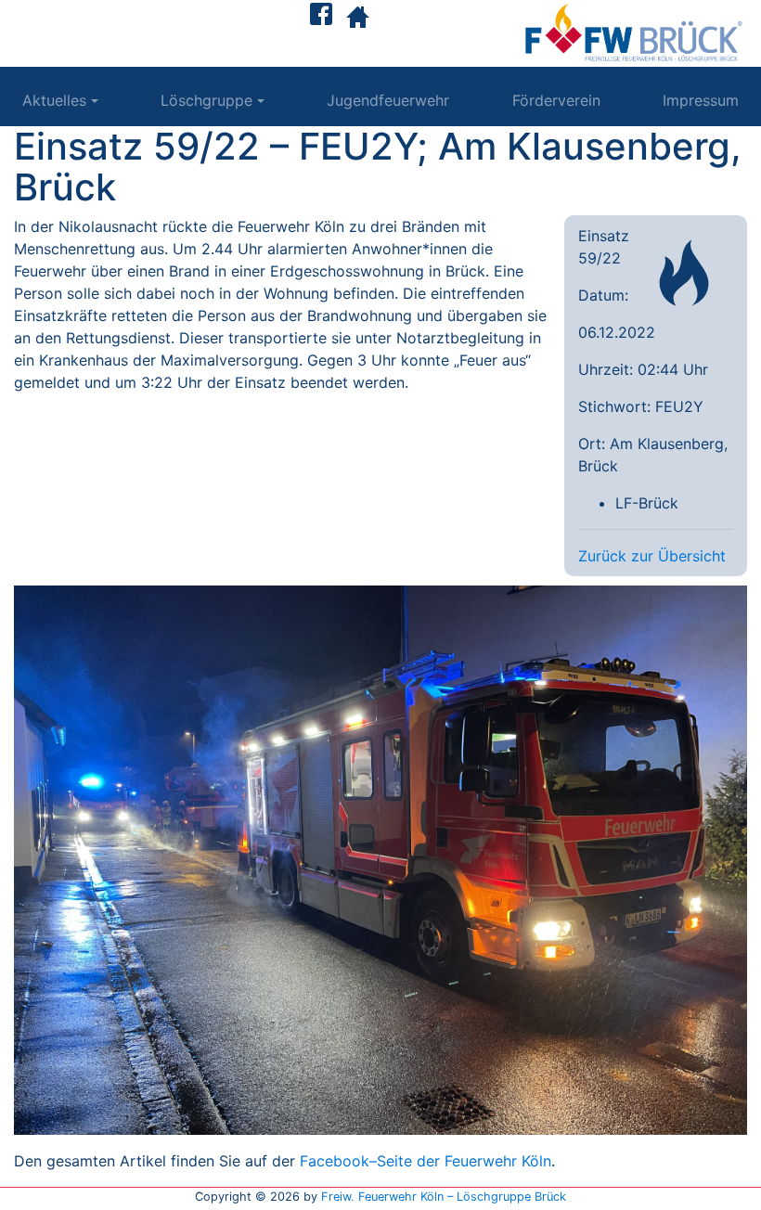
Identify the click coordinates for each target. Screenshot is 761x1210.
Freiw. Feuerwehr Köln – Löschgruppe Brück (443, 1197)
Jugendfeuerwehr (388, 100)
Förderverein (556, 100)
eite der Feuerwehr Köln (468, 1161)
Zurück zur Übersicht (652, 556)
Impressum (701, 100)
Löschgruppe (206, 100)
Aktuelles (54, 100)
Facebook (334, 1161)
